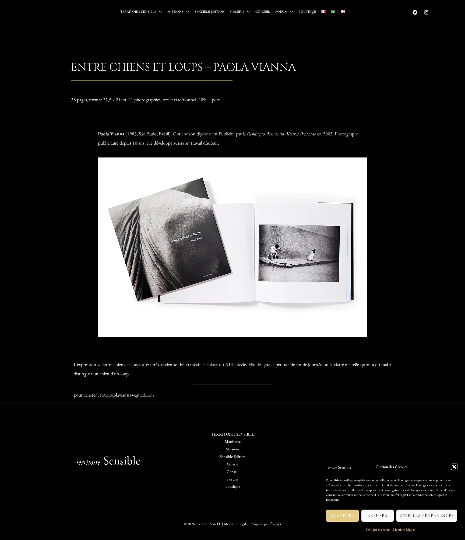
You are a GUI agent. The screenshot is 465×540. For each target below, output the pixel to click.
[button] (454, 466)
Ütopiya (275, 523)
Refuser (377, 515)
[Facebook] (415, 12)
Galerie (237, 11)
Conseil (262, 11)
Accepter (342, 515)
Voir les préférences (426, 515)
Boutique (307, 11)
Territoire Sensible (138, 11)
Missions (175, 11)
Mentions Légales (404, 529)
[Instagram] (426, 12)
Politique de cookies (378, 529)
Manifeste (233, 441)
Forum (281, 11)
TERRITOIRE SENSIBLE (232, 434)
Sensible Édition (210, 11)
